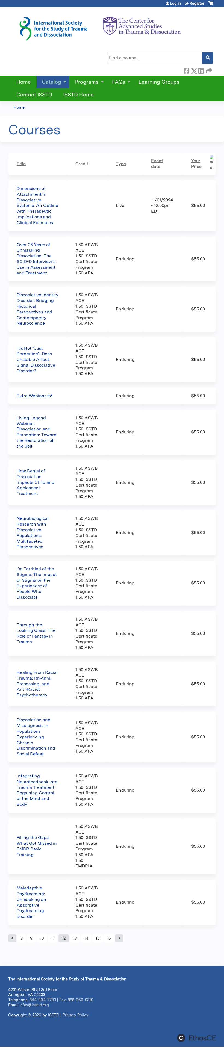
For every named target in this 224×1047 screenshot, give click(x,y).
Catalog (51, 82)
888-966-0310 (80, 999)
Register (197, 3)
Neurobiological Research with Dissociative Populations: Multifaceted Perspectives (33, 532)
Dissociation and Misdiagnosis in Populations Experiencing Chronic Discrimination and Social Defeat (36, 736)
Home (23, 82)
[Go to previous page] (12, 938)
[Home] (99, 27)
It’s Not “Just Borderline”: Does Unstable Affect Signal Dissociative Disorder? (36, 359)
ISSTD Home (78, 95)
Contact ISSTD (34, 95)
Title (21, 163)
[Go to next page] (119, 938)
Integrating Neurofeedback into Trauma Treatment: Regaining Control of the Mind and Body (37, 790)
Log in (175, 3)
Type (121, 163)
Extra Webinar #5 (34, 395)
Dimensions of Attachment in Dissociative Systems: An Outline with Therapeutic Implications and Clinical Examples (37, 205)
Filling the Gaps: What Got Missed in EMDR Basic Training (37, 846)
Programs (87, 82)
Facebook (186, 70)
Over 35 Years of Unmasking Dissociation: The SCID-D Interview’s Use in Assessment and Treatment (36, 259)
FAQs (118, 82)
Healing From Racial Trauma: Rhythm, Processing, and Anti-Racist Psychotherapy (37, 684)
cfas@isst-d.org (34, 1005)
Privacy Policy (76, 1015)
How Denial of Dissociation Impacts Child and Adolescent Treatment (35, 482)
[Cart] (210, 5)
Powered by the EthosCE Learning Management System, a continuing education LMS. (196, 1038)
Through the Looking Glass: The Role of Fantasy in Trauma (36, 633)
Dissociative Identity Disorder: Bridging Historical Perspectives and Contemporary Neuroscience (37, 309)
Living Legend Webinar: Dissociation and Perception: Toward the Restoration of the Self (37, 432)
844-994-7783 (43, 999)
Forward (208, 70)
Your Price (196, 163)
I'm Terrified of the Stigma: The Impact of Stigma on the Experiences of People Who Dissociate (37, 583)
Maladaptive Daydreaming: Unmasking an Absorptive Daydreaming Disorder (31, 902)
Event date (157, 163)
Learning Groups (158, 82)
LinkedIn (201, 70)
